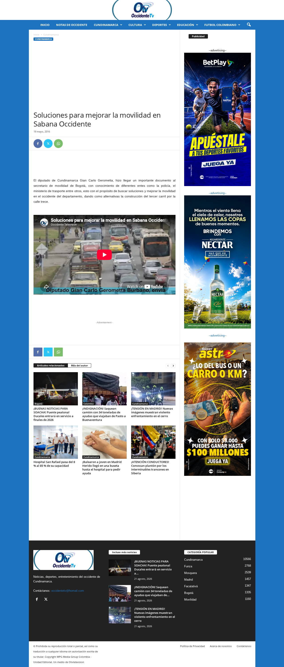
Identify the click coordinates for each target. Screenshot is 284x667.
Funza (188, 566)
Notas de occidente (71, 25)
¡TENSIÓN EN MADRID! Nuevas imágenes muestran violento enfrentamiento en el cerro (152, 412)
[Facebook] (38, 143)
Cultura (135, 25)
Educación (185, 25)
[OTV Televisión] (142, 10)
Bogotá (38, 403)
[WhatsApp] (58, 143)
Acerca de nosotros (221, 646)
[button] (249, 25)
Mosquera (190, 573)
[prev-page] (168, 365)
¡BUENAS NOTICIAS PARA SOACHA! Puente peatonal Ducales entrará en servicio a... (153, 567)
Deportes (159, 25)
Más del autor (79, 365)
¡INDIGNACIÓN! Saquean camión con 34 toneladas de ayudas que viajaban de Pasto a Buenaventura (104, 414)
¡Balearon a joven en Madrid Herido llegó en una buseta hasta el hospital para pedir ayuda (102, 467)
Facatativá (191, 586)
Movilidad (190, 599)
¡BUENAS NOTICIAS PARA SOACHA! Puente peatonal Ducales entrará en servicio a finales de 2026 (53, 414)
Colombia (88, 403)
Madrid (188, 579)
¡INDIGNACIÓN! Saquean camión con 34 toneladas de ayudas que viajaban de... (153, 591)
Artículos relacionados (50, 365)
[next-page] (173, 365)
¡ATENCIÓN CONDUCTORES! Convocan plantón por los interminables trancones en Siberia (150, 467)
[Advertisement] (105, 77)
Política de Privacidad (192, 646)
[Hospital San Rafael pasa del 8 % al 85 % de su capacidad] (56, 442)
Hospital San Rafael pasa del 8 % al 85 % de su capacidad (54, 464)
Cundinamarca (106, 25)
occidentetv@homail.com (67, 590)
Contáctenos (244, 646)
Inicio (44, 25)
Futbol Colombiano (220, 25)
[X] (48, 143)
